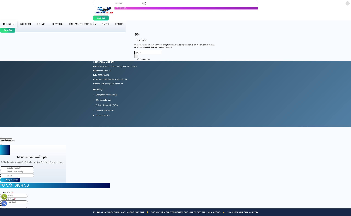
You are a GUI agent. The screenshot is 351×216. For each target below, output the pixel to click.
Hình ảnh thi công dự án (82, 24)
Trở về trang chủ (143, 59)
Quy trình (57, 24)
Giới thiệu (25, 24)
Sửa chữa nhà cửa (103, 100)
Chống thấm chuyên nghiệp (106, 95)
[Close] (1, 137)
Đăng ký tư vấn (11, 180)
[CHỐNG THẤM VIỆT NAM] (103, 14)
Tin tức (106, 24)
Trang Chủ (9, 24)
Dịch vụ (41, 24)
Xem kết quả (6, 140)
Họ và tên (8, 192)
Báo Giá (101, 18)
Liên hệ (119, 24)
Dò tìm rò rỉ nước (103, 115)
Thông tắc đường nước (105, 110)
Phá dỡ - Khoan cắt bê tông (107, 105)
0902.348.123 (105, 71)
